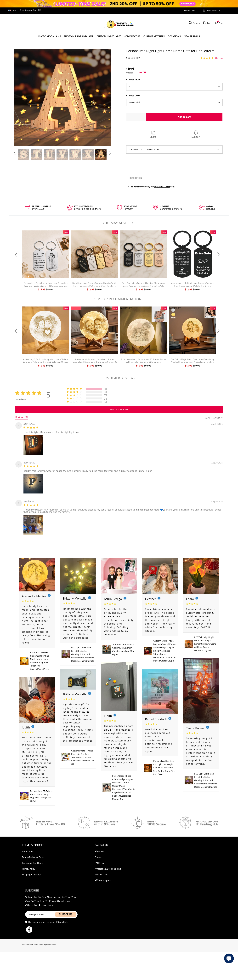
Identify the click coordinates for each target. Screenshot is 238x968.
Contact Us (100, 855)
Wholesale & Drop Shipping (108, 866)
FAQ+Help (99, 861)
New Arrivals (192, 36)
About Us (99, 849)
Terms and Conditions (32, 861)
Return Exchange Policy (33, 855)
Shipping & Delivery (31, 872)
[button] (21, 97)
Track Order (213, 10)
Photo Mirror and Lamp (78, 36)
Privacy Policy (28, 866)
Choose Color (133, 95)
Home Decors (132, 36)
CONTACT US (189, 10)
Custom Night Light (109, 36)
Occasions (174, 36)
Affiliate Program (103, 878)
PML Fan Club (101, 872)
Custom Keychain (154, 36)
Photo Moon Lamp (49, 36)
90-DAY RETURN (161, 186)
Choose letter (133, 79)
